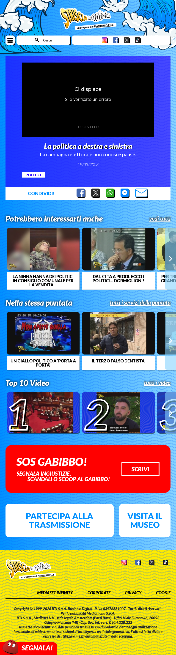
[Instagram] (105, 40)
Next (170, 259)
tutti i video (157, 383)
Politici (33, 175)
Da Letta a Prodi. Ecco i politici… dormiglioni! (118, 278)
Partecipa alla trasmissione (59, 520)
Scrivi (140, 469)
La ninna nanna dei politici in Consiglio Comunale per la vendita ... (43, 280)
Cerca (47, 40)
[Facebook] (116, 40)
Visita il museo (144, 520)
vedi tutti (159, 218)
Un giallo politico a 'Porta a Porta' (43, 363)
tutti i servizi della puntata (140, 302)
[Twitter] (127, 40)
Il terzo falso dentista (118, 361)
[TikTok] (138, 40)
